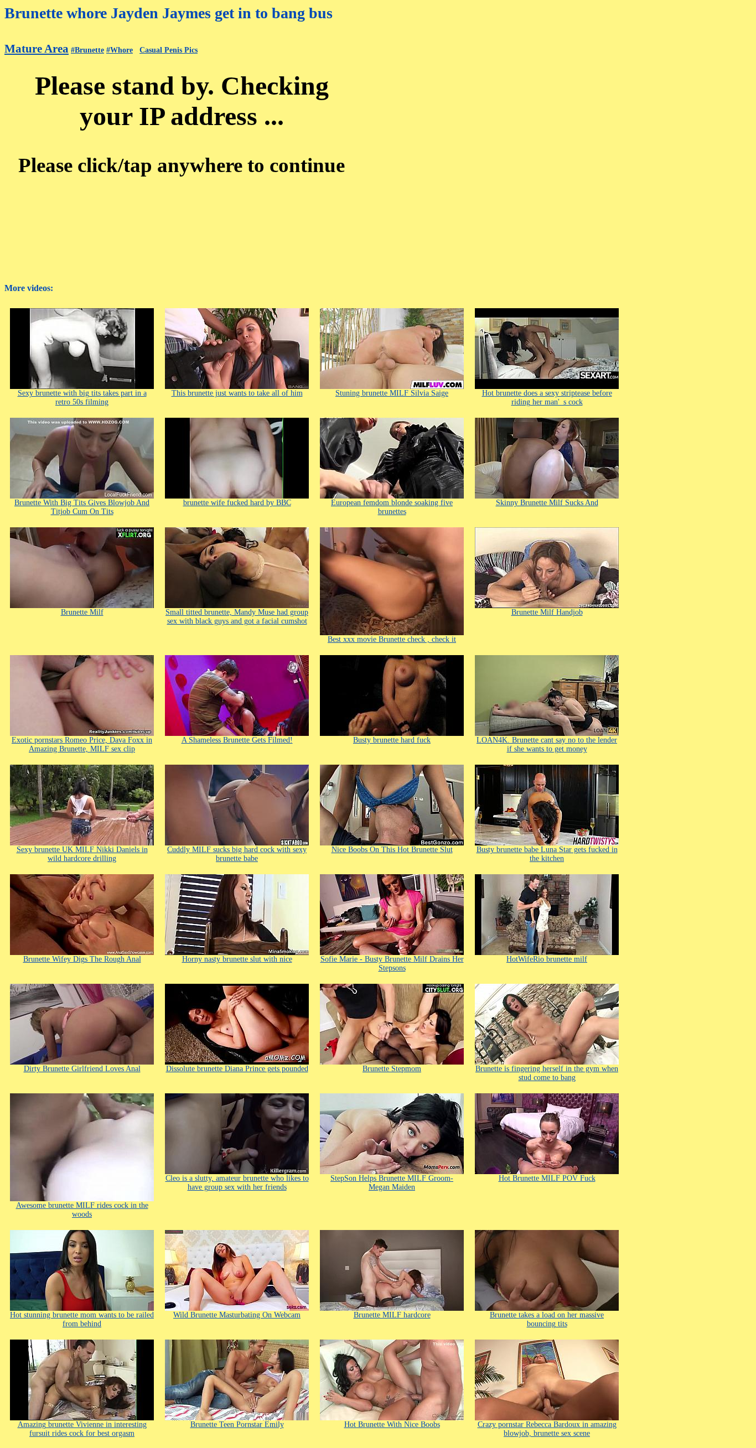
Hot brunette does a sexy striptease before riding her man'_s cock (547, 397)
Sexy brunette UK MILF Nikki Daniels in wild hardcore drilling (82, 854)
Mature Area (36, 48)
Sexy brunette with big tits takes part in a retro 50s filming (82, 397)
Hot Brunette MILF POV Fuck (547, 1178)
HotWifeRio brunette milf (546, 959)
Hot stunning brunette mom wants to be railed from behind (82, 1319)
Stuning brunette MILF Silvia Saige (391, 393)
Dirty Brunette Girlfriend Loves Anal (82, 1069)
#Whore (119, 50)
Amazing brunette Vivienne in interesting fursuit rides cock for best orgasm (82, 1428)
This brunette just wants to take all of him (237, 393)
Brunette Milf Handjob (547, 612)
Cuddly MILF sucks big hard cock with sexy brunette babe (237, 854)
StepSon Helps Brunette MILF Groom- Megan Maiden (391, 1182)
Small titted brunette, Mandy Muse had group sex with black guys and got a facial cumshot (236, 616)
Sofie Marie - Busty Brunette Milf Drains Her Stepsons (392, 963)
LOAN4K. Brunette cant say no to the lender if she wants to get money (547, 744)
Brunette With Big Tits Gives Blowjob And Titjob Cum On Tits (81, 507)
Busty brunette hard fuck (392, 740)
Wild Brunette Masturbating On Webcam (237, 1315)
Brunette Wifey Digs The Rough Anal (82, 959)
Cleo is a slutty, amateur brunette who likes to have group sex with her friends (237, 1182)
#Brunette (87, 50)
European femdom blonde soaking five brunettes (392, 507)
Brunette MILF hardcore (392, 1315)
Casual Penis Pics (168, 50)
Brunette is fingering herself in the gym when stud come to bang (546, 1073)
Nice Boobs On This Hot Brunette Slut (392, 849)
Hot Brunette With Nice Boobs (392, 1424)
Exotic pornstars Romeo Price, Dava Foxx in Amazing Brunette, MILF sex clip (82, 744)
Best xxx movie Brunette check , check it (392, 639)
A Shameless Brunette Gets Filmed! (237, 740)
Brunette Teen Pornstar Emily (237, 1424)
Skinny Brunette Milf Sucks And (547, 503)
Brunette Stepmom (392, 1069)
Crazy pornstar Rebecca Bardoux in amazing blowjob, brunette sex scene (547, 1428)
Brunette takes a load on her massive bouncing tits (547, 1319)
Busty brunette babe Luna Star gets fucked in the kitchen (547, 854)
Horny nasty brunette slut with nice (237, 959)
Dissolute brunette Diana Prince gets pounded (237, 1069)
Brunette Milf (82, 612)
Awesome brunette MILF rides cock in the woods (82, 1209)
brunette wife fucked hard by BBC (237, 503)
